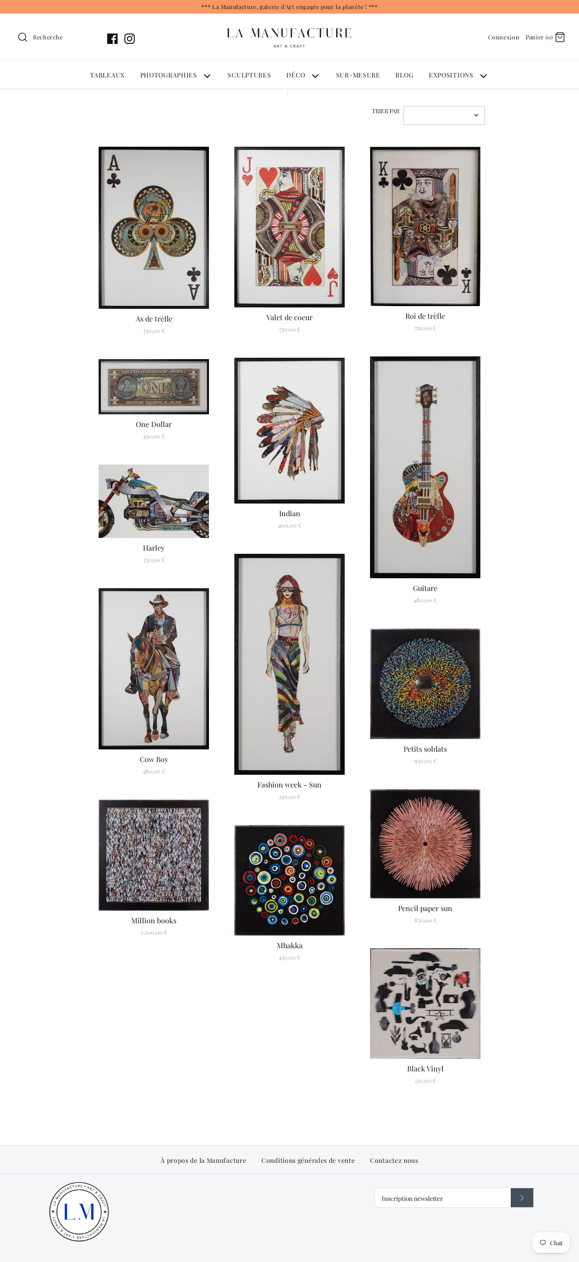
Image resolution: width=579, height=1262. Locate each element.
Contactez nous (394, 1160)
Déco (295, 75)
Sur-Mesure (358, 75)
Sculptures (249, 75)
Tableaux (107, 75)
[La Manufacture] (289, 19)
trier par (385, 111)
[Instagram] (129, 39)
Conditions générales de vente (308, 1160)
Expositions (451, 75)
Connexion (504, 37)
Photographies (168, 75)
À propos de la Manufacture (203, 1160)
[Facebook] (112, 39)
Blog (404, 75)
